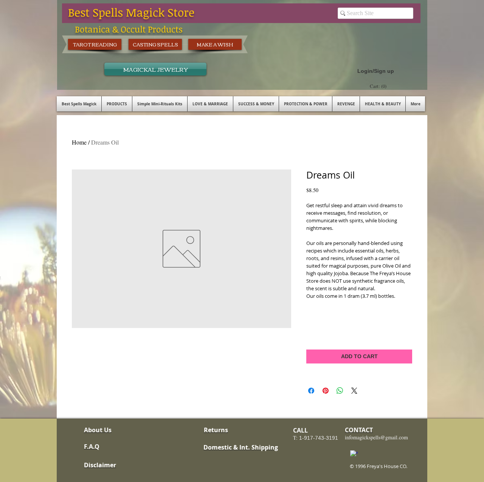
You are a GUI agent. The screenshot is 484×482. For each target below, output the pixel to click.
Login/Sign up (375, 71)
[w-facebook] (354, 454)
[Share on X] (354, 390)
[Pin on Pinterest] (325, 390)
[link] (379, 86)
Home (79, 142)
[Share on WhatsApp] (339, 390)
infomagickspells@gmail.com (376, 437)
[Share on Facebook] (311, 390)
